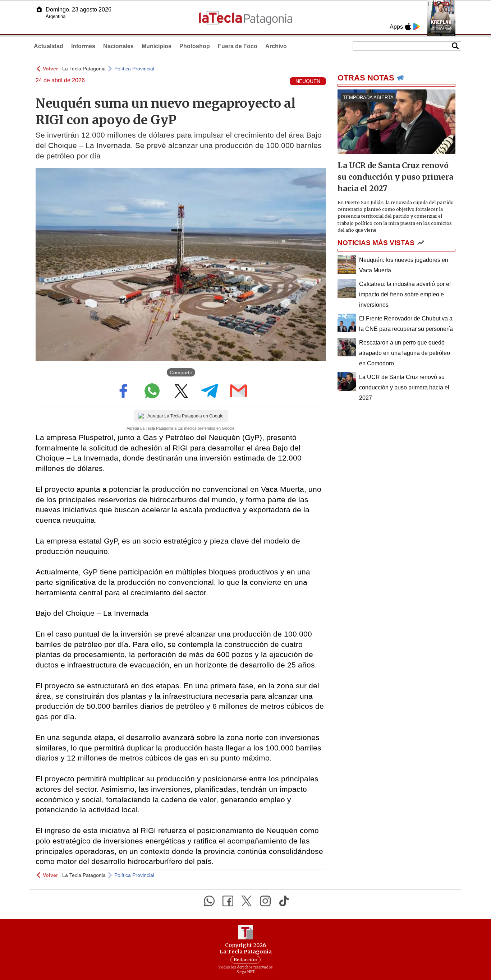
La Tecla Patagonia (84, 68)
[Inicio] (39, 9)
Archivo (276, 46)
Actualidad (48, 46)
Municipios (156, 46)
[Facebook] (228, 901)
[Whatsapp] (209, 901)
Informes (83, 46)
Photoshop (194, 46)
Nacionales (118, 46)
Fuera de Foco (237, 46)
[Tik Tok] (284, 901)
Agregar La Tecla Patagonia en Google (185, 416)
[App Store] (408, 26)
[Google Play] (416, 26)
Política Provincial (134, 68)
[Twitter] (246, 901)
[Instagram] (265, 901)
